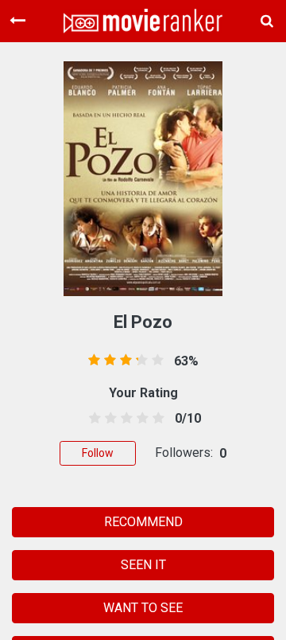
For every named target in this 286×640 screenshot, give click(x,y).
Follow (98, 453)
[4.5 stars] (156, 418)
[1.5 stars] (107, 418)
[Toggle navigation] (17, 21)
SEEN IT (143, 564)
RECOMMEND (143, 521)
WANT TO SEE (143, 607)
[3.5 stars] (140, 418)
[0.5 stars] (92, 418)
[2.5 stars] (123, 418)
